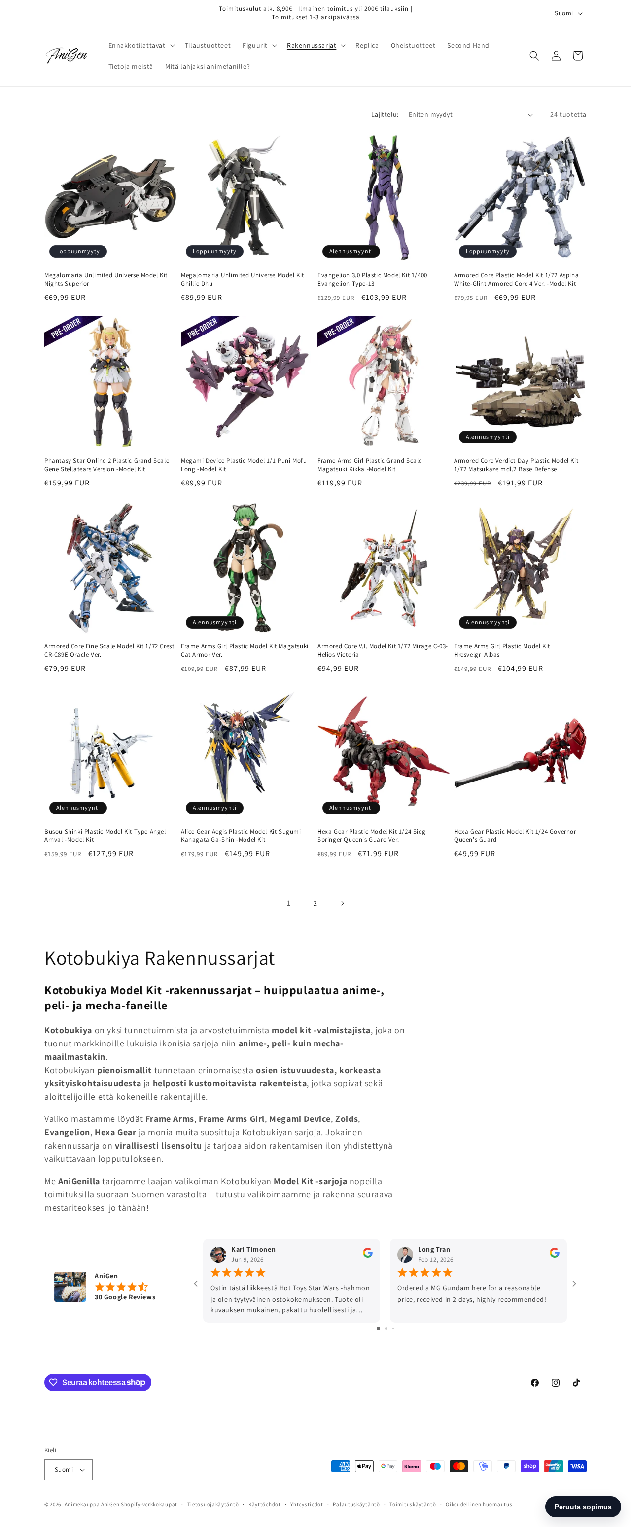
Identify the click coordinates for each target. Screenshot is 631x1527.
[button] (141, 45)
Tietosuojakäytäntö (213, 1504)
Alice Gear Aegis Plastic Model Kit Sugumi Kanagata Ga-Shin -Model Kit (241, 836)
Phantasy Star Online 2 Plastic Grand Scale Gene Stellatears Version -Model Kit (106, 465)
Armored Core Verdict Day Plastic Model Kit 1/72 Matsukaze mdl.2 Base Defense (516, 465)
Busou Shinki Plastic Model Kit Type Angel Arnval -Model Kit (105, 836)
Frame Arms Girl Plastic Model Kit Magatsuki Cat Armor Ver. (245, 650)
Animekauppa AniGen (92, 1504)
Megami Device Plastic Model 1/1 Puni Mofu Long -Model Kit (244, 465)
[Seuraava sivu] (342, 903)
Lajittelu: (385, 114)
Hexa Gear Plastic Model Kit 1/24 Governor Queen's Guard (515, 836)
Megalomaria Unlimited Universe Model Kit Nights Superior (106, 279)
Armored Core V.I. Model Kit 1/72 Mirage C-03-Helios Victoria (382, 650)
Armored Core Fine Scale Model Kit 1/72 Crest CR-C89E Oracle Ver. (109, 650)
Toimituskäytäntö (412, 1504)
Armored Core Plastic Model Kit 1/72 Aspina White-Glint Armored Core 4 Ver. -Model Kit (516, 279)
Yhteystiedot (306, 1504)
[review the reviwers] (368, 1255)
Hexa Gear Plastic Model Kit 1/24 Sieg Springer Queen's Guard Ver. (371, 836)
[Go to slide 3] (393, 1328)
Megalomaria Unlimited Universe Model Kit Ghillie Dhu (242, 279)
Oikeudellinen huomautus (479, 1504)
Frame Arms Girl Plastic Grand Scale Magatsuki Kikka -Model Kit (369, 465)
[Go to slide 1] (378, 1328)
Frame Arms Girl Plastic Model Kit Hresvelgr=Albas (502, 650)
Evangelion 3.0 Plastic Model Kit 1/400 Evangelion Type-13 (372, 279)
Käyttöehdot (264, 1504)
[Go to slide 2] (386, 1328)
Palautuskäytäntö (356, 1504)
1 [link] (289, 903)
